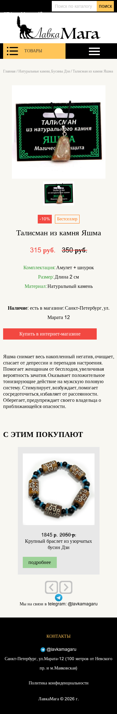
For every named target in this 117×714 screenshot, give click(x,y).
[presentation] (51, 587)
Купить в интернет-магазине (49, 334)
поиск (105, 6)
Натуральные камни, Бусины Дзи (44, 71)
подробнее (39, 562)
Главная (9, 71)
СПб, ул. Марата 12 (22, 13)
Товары (33, 51)
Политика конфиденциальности (59, 683)
